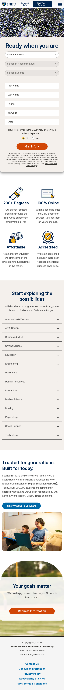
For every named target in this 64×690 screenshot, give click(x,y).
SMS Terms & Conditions (32, 683)
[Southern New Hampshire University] (9, 4)
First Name (13, 85)
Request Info (25, 4)
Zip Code (12, 112)
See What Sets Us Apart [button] (21, 505)
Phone (11, 103)
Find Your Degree (41, 4)
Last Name (13, 94)
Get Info (31, 146)
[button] (32, 319)
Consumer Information (32, 668)
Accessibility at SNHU (32, 678)
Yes (38, 138)
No (27, 138)
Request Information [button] (32, 611)
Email (10, 121)
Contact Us (32, 663)
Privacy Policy (32, 673)
